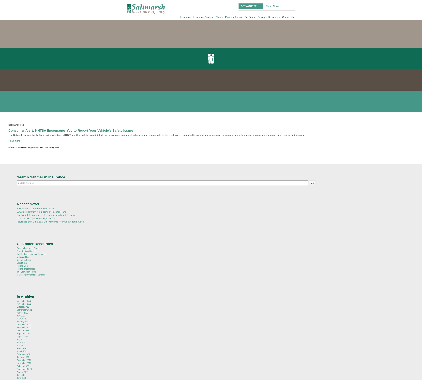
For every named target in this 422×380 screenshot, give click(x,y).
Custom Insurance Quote (28, 220)
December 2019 (24, 368)
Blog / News (272, 6)
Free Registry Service (26, 223)
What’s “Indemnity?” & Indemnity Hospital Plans (41, 184)
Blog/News (22, 119)
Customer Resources (268, 17)
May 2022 (21, 291)
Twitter (288, 6)
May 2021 (21, 317)
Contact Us (288, 17)
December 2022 (24, 273)
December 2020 (24, 332)
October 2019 (23, 374)
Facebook (284, 6)
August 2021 (22, 309)
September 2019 (24, 377)
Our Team (249, 17)
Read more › (15, 113)
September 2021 (24, 306)
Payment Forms (233, 17)
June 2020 (21, 350)
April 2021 (21, 320)
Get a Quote (248, 6)
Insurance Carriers (203, 17)
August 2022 (22, 285)
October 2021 (23, 303)
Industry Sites (23, 229)
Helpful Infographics (26, 241)
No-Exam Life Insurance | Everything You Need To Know (46, 187)
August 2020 (22, 344)
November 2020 (24, 335)
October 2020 (23, 338)
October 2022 (23, 279)
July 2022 (21, 288)
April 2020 (21, 356)
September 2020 (24, 341)
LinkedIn (293, 6)
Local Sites (22, 235)
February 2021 (23, 326)
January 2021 (23, 329)
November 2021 (24, 300)
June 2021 (21, 315)
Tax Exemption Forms (26, 244)
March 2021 (22, 323)
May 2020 (21, 353)
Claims (219, 17)
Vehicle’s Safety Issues (50, 119)
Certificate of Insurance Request (31, 226)
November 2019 (24, 371)
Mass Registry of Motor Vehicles (31, 247)
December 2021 (24, 297)
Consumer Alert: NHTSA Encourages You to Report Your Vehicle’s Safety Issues (71, 103)
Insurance (185, 17)
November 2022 (24, 276)
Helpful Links (23, 238)
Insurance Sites (24, 232)
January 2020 (23, 365)
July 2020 (21, 347)
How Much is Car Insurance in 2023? (36, 180)
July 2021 (21, 312)
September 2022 (24, 282)
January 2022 (23, 294)
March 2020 (22, 359)
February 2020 (23, 362)
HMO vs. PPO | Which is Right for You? (37, 190)
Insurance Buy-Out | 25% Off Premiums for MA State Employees (50, 194)
